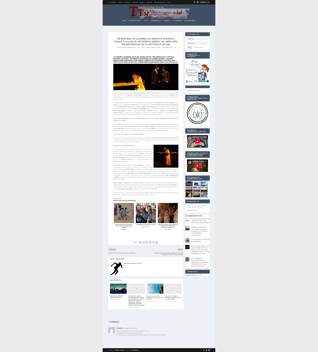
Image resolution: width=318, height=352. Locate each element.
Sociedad (135, 2)
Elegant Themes (119, 350)
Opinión (142, 2)
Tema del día (165, 47)
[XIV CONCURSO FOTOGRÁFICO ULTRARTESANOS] (187, 240)
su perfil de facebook (156, 124)
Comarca (149, 2)
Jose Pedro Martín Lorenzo (128, 47)
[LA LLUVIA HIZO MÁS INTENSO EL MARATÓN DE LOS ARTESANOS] (173, 289)
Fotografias (177, 20)
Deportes (127, 2)
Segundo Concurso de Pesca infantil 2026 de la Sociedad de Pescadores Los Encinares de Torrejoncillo (199, 231)
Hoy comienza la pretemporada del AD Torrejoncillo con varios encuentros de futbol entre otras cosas (200, 262)
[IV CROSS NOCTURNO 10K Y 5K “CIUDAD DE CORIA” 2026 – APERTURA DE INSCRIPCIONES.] (187, 220)
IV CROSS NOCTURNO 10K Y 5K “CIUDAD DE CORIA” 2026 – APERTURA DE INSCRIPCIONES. (200, 220)
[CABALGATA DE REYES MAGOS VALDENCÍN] (118, 289)
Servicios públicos (159, 2)
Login (189, 47)
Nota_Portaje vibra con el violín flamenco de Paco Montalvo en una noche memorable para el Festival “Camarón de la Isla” (200, 250)
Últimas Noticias (134, 20)
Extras (167, 20)
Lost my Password (198, 47)
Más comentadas (198, 274)
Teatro (159, 47)
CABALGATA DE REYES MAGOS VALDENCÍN (116, 296)
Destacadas (153, 47)
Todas (169, 2)
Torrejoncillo (112, 2)
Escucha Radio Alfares (193, 90)
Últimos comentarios (190, 274)
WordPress (135, 350)
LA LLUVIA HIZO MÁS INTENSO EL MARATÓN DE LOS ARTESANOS (173, 297)
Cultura (120, 2)
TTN (145, 20)
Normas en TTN (191, 210)
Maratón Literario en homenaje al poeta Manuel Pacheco (155, 297)
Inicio (124, 20)
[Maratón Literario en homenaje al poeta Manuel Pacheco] (155, 289)
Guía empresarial (189, 20)
